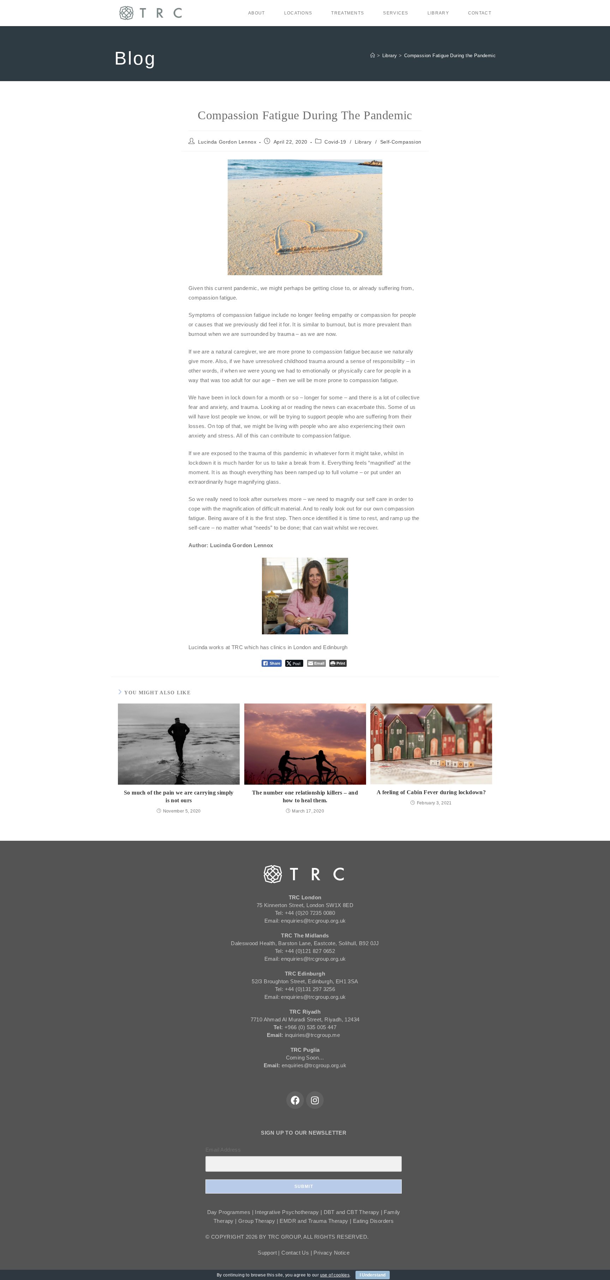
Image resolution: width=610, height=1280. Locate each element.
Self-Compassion (400, 142)
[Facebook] (295, 1100)
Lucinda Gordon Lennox (227, 142)
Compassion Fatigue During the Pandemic (450, 55)
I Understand (372, 1275)
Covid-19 (335, 142)
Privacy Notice (331, 1253)
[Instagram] (315, 1100)
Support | (269, 1253)
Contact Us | (297, 1253)
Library (363, 142)
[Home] (372, 55)
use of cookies (335, 1275)
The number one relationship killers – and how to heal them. (305, 796)
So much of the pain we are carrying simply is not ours (179, 796)
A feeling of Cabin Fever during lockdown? (431, 792)
